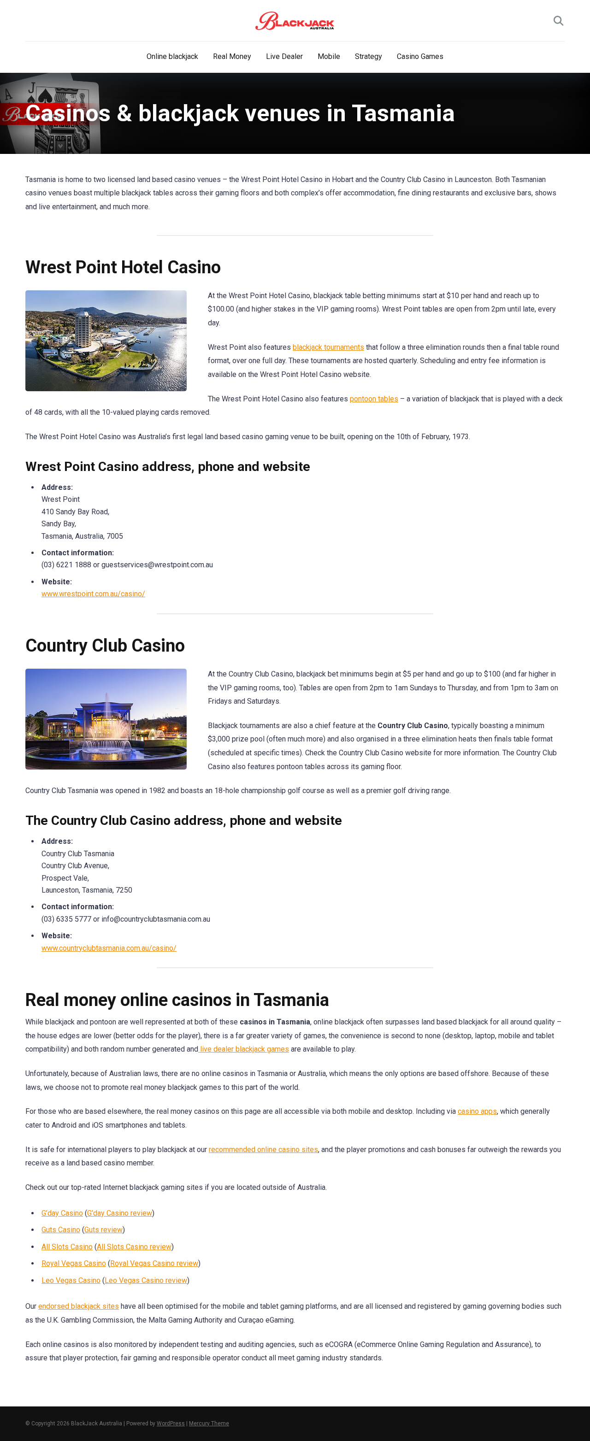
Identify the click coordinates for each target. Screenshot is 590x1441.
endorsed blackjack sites (78, 1306)
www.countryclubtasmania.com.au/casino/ (109, 948)
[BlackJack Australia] (295, 21)
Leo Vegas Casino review (146, 1280)
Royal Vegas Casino (73, 1263)
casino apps (477, 1111)
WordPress (171, 1423)
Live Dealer (284, 56)
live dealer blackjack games (243, 1049)
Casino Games (420, 56)
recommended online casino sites (263, 1149)
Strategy (368, 56)
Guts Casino (60, 1229)
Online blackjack (172, 56)
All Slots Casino (67, 1246)
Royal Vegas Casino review (154, 1263)
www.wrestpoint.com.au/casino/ (93, 593)
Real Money (232, 56)
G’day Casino (62, 1213)
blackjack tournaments (328, 347)
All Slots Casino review (134, 1246)
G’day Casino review (119, 1213)
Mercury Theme (209, 1423)
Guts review (103, 1229)
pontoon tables (374, 398)
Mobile (329, 56)
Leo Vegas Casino (70, 1280)
